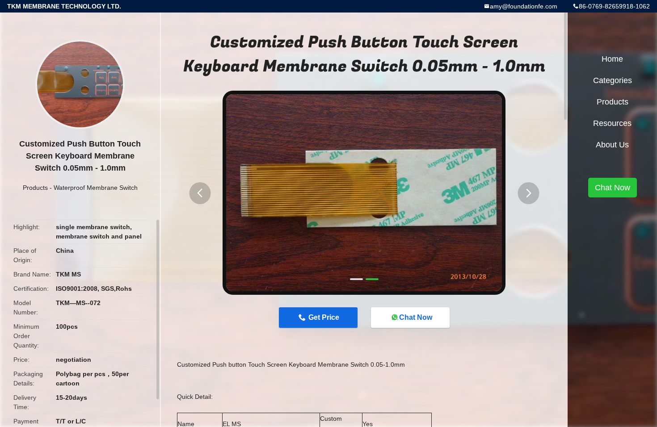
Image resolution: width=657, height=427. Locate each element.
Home (612, 58)
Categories (612, 80)
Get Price (323, 317)
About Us (612, 144)
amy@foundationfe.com (523, 6)
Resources (612, 123)
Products (35, 187)
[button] (200, 193)
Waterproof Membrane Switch (96, 187)
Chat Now (415, 317)
